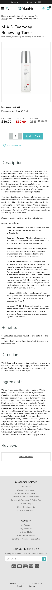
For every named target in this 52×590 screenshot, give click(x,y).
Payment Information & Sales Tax (26, 500)
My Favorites (26, 528)
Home (4, 16)
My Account (26, 525)
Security (20, 586)
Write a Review (26, 456)
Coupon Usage (26, 503)
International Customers (26, 493)
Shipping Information (26, 490)
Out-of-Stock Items (26, 510)
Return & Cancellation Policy (26, 496)
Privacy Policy (37, 583)
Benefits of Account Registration (26, 539)
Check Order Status (26, 535)
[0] (48, 8)
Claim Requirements (26, 507)
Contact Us (26, 486)
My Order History (26, 532)
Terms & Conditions (18, 583)
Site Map (32, 586)
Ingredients (14, 16)
